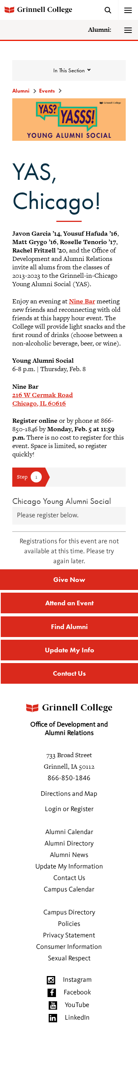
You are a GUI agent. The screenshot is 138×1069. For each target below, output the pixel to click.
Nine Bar (82, 301)
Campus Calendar (69, 889)
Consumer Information (69, 947)
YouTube (77, 1005)
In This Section (69, 70)
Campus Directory (69, 912)
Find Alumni (69, 626)
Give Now (69, 579)
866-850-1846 (69, 778)
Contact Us (69, 673)
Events (47, 90)
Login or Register (69, 809)
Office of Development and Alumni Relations (69, 729)
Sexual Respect (69, 958)
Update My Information (69, 866)
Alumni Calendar (69, 832)
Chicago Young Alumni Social (61, 501)
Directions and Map (69, 793)
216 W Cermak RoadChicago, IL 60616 (42, 399)
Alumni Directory (69, 843)
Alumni (21, 90)
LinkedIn (77, 1017)
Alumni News (69, 855)
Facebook (77, 992)
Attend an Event (69, 602)
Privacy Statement (69, 935)
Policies (69, 924)
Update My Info (69, 649)
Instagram (77, 979)
